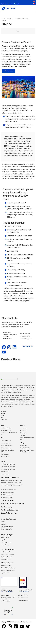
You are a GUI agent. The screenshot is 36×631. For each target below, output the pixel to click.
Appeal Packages (7, 535)
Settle (3, 461)
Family (22, 425)
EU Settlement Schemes (9, 490)
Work (2, 438)
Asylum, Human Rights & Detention (12, 503)
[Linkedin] (16, 626)
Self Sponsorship (6, 507)
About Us (3, 4)
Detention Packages (7, 549)
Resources (17, 4)
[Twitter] (28, 626)
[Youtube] (22, 626)
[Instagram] (10, 626)
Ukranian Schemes (7, 500)
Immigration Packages (8, 519)
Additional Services (7, 563)
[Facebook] (4, 626)
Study (22, 443)
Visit (2, 425)
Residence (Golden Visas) (9, 510)
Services (10, 4)
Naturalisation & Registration (10, 477)
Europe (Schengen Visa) (9, 513)
